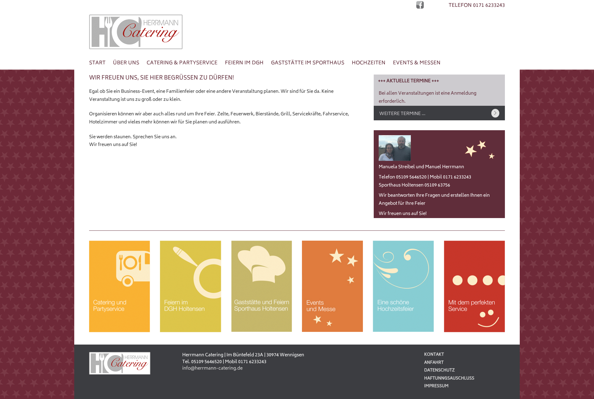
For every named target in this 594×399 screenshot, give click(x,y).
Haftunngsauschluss (449, 379)
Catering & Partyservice (182, 63)
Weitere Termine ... (402, 114)
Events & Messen (417, 63)
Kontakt (434, 355)
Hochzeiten (368, 63)
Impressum (436, 386)
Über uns (126, 63)
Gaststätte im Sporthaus (307, 63)
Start (97, 63)
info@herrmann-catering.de (212, 368)
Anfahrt (434, 363)
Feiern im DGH (244, 63)
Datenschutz (439, 371)
